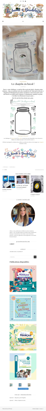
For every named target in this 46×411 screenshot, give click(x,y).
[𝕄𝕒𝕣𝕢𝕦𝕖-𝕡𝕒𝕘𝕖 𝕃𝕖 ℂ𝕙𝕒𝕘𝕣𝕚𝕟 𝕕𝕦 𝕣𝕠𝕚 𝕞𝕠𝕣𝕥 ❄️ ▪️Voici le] (20, 385)
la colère (20, 138)
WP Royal (10, 408)
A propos (41, 408)
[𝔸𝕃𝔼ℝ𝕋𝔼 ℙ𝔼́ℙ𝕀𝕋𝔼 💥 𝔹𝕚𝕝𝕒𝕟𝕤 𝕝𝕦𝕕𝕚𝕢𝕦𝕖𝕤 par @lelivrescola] (29, 385)
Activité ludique (12, 166)
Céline (5, 169)
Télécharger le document (23, 136)
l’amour (13, 138)
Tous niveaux (23, 81)
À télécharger (5, 166)
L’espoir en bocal (35, 194)
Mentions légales (36, 408)
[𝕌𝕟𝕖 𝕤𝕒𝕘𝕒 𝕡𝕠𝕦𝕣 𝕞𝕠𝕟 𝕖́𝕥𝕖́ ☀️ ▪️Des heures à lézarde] (11, 385)
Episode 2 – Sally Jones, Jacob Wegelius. (18, 397)
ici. (34, 139)
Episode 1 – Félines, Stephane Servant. (18, 400)
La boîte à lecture (7, 189)
